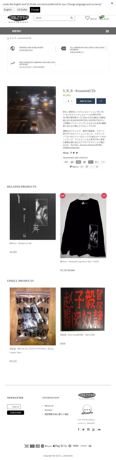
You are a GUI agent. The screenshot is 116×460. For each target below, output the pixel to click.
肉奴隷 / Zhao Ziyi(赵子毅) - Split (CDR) (77, 335)
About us (49, 406)
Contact (48, 410)
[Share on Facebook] (71, 153)
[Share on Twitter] (74, 153)
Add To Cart (85, 101)
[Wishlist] (101, 101)
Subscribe (15, 413)
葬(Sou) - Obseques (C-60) (21, 243)
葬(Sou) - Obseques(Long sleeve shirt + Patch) (79, 262)
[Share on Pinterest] (77, 153)
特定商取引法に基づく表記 (56, 414)
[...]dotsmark (67, 455)
